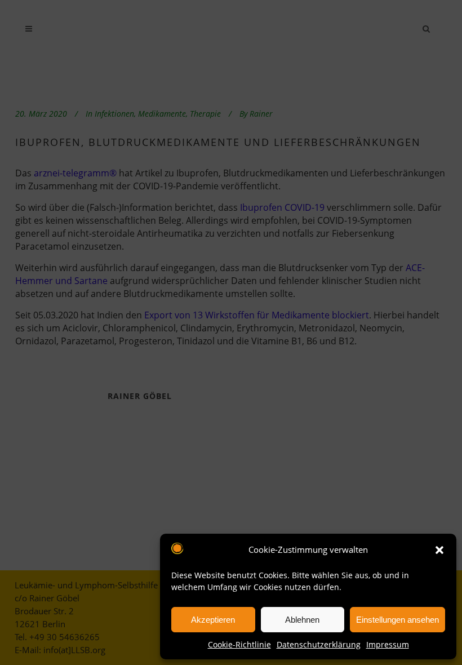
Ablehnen (302, 619)
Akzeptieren (213, 619)
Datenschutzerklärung (319, 644)
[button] (439, 550)
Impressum (387, 644)
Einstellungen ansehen (397, 619)
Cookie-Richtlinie (239, 644)
